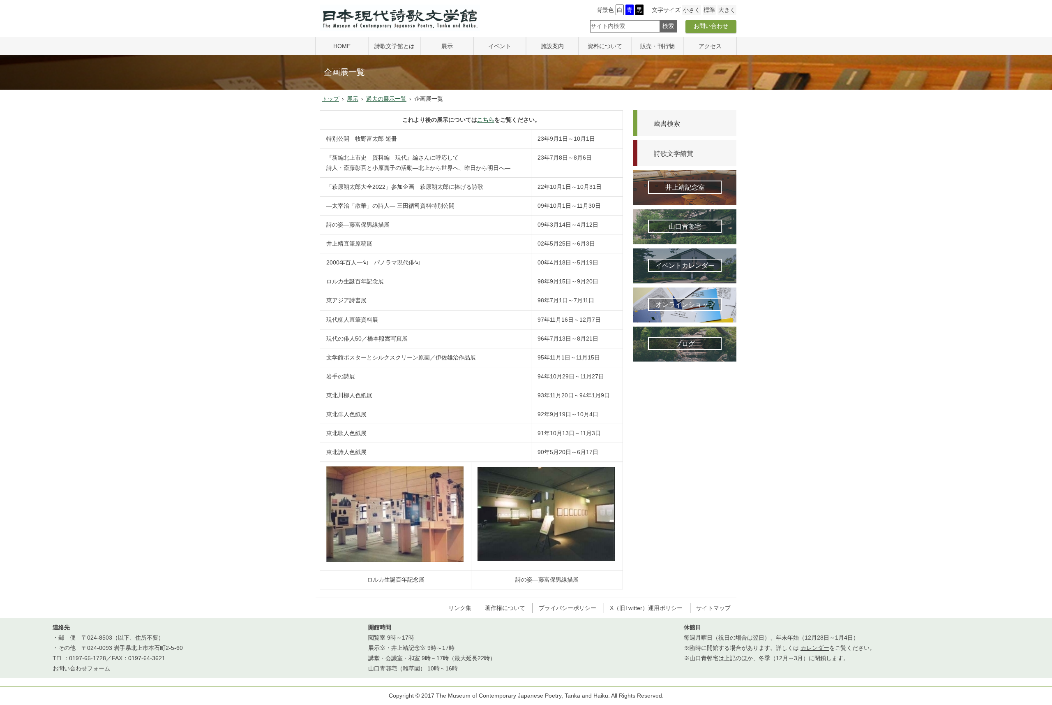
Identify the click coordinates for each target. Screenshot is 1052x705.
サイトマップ (713, 608)
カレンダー (815, 648)
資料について (605, 46)
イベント (499, 46)
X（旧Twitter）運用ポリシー (646, 608)
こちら (485, 119)
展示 (447, 46)
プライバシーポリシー (567, 608)
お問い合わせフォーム (81, 668)
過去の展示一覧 (386, 98)
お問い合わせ (711, 26)
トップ (330, 98)
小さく (691, 10)
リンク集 (459, 608)
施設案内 (552, 46)
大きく (727, 10)
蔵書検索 (667, 123)
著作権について (505, 608)
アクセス (710, 46)
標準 (709, 10)
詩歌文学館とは (394, 46)
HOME (342, 46)
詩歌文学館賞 (673, 153)
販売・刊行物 (657, 46)
